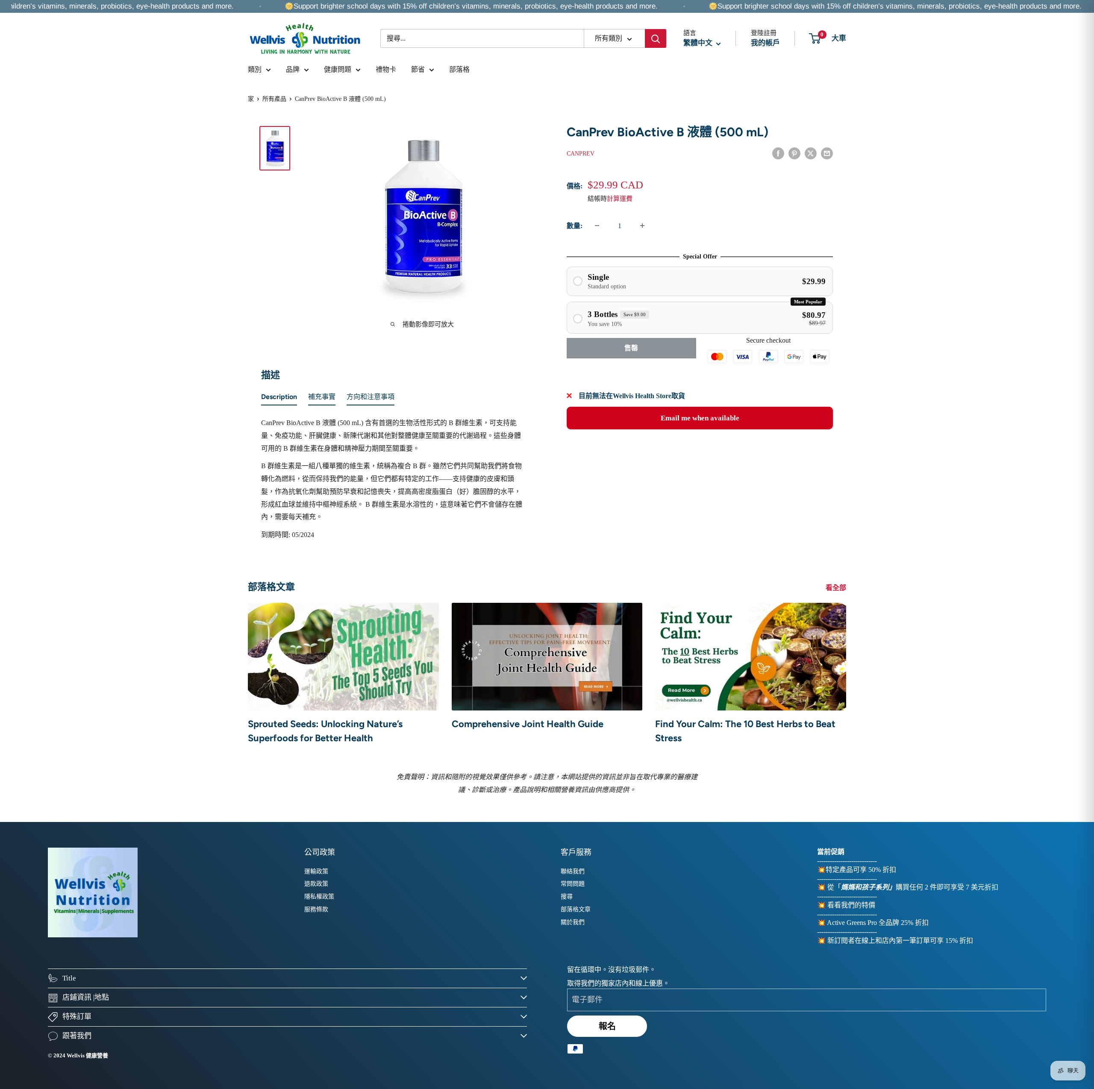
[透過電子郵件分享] (827, 152)
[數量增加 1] (642, 226)
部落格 (459, 69)
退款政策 (316, 884)
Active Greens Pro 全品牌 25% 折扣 (878, 922)
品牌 (293, 69)
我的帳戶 (765, 43)
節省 (418, 69)
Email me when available (700, 418)
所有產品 (274, 99)
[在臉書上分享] (778, 152)
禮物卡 (386, 69)
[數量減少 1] (597, 226)
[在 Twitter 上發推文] (811, 152)
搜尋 (567, 896)
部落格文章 (576, 909)
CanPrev (580, 153)
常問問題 (573, 884)
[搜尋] (655, 38)
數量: (574, 225)
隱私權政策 (319, 896)
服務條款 (316, 909)
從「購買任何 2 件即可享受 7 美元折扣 (912, 887)
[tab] (279, 398)
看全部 (837, 587)
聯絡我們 (573, 871)
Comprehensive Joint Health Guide (527, 724)
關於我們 (573, 922)
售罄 (631, 348)
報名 (607, 1026)
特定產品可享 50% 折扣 (861, 869)
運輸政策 (316, 871)
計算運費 (619, 198)
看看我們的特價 (851, 905)
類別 (255, 69)
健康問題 (337, 69)
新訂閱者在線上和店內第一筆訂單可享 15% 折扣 (900, 940)
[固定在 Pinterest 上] (794, 152)
